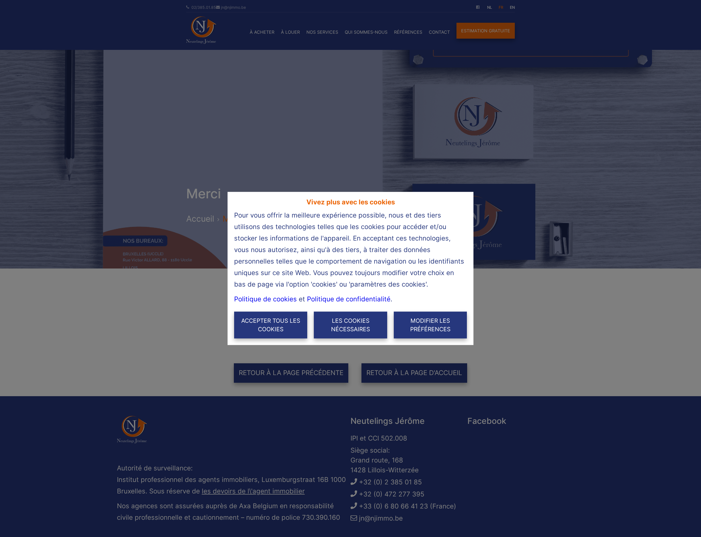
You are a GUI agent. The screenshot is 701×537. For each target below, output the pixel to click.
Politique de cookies (265, 299)
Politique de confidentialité (348, 299)
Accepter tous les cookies (270, 325)
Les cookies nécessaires (350, 325)
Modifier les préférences (430, 325)
